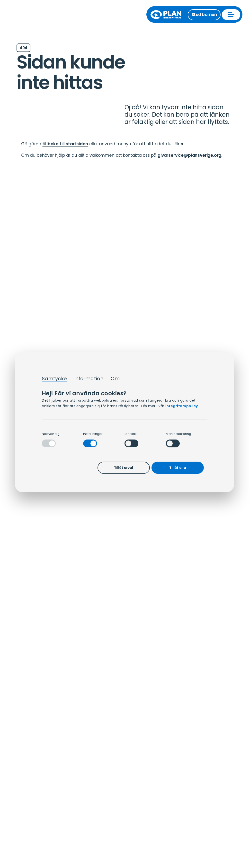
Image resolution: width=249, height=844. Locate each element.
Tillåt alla (177, 467)
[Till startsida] (168, 14)
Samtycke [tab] (54, 378)
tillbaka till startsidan (65, 144)
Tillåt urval (123, 467)
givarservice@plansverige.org (189, 155)
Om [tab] (115, 378)
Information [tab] (88, 378)
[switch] (90, 443)
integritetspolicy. (182, 406)
